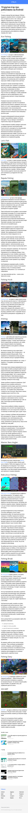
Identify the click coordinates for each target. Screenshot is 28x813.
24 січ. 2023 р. (10, 773)
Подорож (21, 794)
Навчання (21, 792)
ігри (11, 794)
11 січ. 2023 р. (10, 761)
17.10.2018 (3, 12)
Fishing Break (5, 574)
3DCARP (3, 710)
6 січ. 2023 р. (10, 755)
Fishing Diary (5, 676)
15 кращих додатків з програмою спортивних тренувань (15, 777)
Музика (12, 798)
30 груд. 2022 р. (11, 738)
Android (2, 792)
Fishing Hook (4, 299)
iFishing (3, 337)
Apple (2, 794)
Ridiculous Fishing (6, 493)
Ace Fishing (4, 54)
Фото (20, 798)
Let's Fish (3, 160)
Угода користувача (5, 807)
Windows (3, 796)
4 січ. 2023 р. (10, 779)
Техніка (21, 796)
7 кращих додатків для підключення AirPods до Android (15, 771)
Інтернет (12, 796)
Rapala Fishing (5, 198)
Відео (2, 798)
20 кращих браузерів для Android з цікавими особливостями (15, 742)
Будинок (12, 792)
